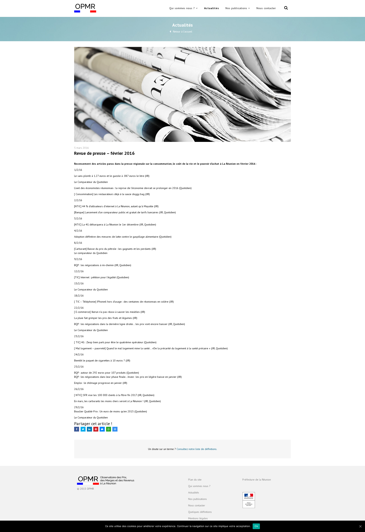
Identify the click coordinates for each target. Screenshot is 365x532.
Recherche (285, 8)
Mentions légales (198, 518)
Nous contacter (266, 8)
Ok (256, 526)
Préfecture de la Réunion (256, 479)
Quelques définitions (200, 512)
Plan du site (195, 479)
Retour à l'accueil (182, 31)
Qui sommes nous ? (182, 8)
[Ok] (360, 526)
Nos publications (236, 8)
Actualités (211, 8)
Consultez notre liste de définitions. (197, 449)
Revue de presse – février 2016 (104, 153)
